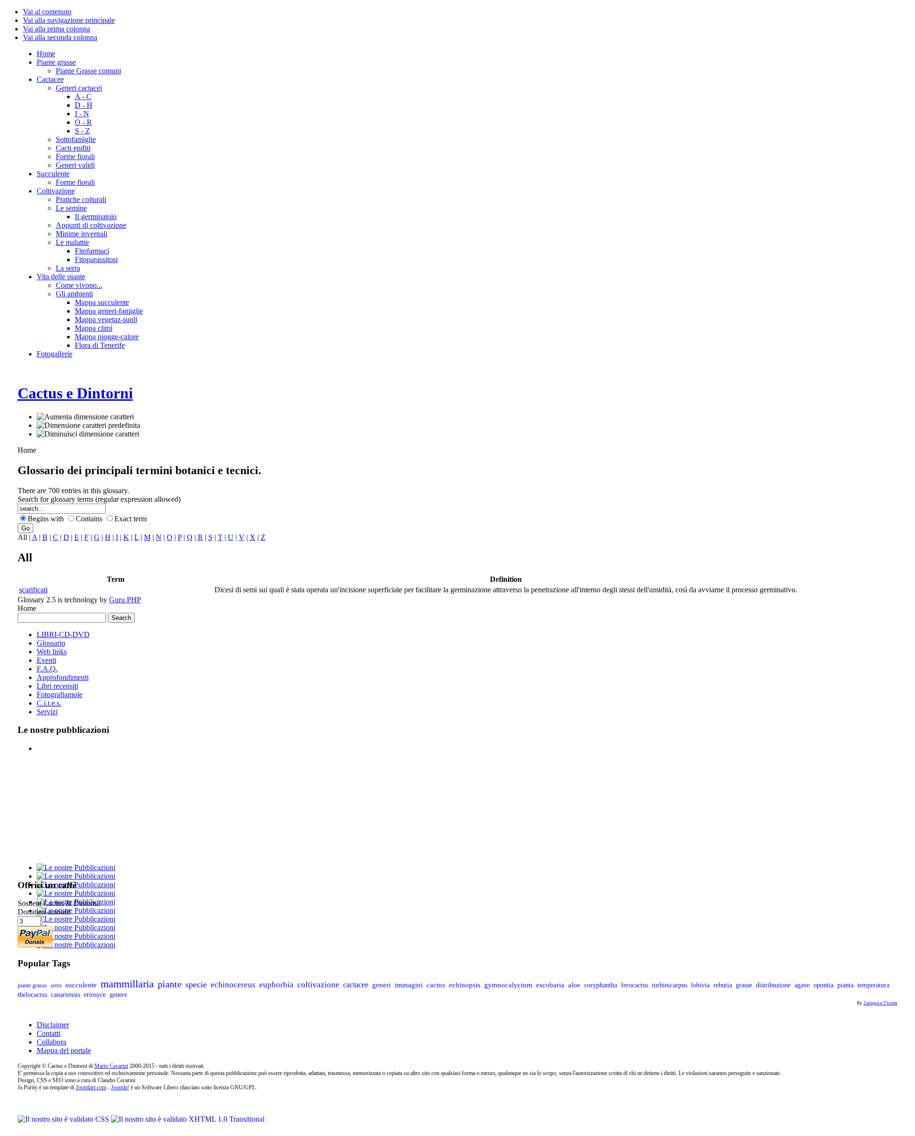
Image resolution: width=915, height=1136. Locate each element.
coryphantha (600, 985)
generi (381, 985)
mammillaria (127, 984)
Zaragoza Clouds (880, 1003)
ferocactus (634, 985)
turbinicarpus (669, 985)
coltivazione (318, 984)
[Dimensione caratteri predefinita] (88, 425)
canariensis (65, 994)
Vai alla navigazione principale (69, 20)
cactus (436, 985)
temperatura (873, 985)
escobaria (550, 985)
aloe (574, 985)
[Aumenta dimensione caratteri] (85, 417)
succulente (81, 985)
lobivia (700, 985)
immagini (409, 985)
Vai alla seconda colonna (60, 37)
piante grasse (32, 985)
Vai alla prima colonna (56, 29)
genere (118, 994)
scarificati (33, 590)
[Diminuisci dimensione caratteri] (88, 434)
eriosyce (95, 994)
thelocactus (32, 994)
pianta (845, 985)
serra (56, 985)
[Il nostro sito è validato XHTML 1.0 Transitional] (187, 1119)
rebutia (722, 985)
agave (802, 985)
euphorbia (276, 984)
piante (170, 984)
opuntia (823, 985)
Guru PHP (125, 600)
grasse (744, 985)
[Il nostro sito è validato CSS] (64, 1119)
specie (196, 984)
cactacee (355, 985)
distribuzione (773, 985)
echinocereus (233, 984)
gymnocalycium (508, 985)
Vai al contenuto (47, 12)
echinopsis (464, 985)
